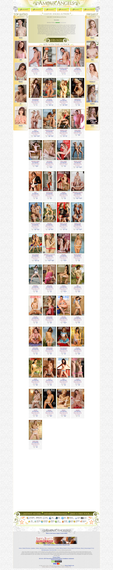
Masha (50, 104)
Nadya (65, 415)
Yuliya (64, 135)
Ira (36, 73)
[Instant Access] (32, 515)
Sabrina (66, 104)
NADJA (63, 410)
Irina (37, 353)
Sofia (63, 104)
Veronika (38, 135)
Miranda (36, 165)
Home (20, 548)
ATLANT (35, 316)
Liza (52, 104)
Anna (51, 73)
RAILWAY (49, 223)
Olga (51, 384)
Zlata (51, 322)
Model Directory (26, 548)
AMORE (77, 410)
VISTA (63, 99)
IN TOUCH (49, 99)
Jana (51, 291)
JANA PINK (49, 285)
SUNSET (64, 192)
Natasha (64, 260)
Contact (57, 548)
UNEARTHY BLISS (49, 130)
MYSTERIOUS (35, 99)
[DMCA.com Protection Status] (56, 562)
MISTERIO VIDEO (35, 161)
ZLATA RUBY (49, 316)
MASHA (49, 410)
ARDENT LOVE (63, 130)
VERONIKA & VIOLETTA (49, 254)
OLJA (49, 379)
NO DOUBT (49, 161)
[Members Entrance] (55, 515)
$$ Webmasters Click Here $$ (49, 550)
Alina (79, 322)
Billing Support (63, 548)
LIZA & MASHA (35, 254)
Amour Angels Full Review (74, 548)
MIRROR (78, 68)
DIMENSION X (77, 99)
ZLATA (77, 379)
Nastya (52, 135)
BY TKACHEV (35, 69)
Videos (37, 548)
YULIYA (35, 410)
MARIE (35, 379)
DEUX (35, 130)
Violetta (52, 260)
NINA (63, 379)
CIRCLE (63, 285)
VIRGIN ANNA (49, 347)
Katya (65, 165)
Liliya (79, 260)
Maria (37, 384)
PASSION (35, 285)
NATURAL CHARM (63, 68)
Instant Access (51, 548)
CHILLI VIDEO (63, 161)
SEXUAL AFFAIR (77, 161)
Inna (37, 322)
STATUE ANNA (49, 192)
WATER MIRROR (77, 254)
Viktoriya (65, 291)
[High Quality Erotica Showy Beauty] (56, 543)
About (82, 548)
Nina (65, 384)
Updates (33, 548)
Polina (49, 135)
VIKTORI (64, 316)
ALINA (77, 316)
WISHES (49, 68)
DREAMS (63, 254)
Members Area (43, 548)
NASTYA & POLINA (35, 223)
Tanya (79, 291)
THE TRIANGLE (63, 347)
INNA (35, 192)
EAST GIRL (35, 347)
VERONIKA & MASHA (78, 192)
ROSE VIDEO (78, 130)
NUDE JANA (35, 441)
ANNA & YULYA (63, 223)
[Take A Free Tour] (80, 515)
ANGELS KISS (77, 223)
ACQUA (35, 68)
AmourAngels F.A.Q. (89, 548)
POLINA (77, 347)
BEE (78, 285)
